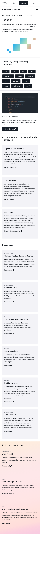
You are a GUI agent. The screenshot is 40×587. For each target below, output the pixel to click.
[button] (14, 3)
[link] (29, 15)
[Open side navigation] (36, 9)
